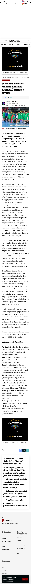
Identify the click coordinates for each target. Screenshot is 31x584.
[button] (25, 579)
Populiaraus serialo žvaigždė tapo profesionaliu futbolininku (15, 503)
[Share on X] (8, 97)
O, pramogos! (6, 80)
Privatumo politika (8, 581)
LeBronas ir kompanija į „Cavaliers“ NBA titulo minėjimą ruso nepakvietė (15, 494)
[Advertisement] (15, 22)
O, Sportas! (14, 40)
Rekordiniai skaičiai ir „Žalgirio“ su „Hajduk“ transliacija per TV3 (14, 461)
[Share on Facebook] (6, 97)
